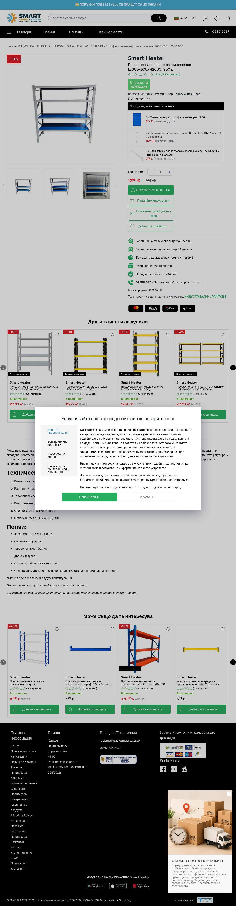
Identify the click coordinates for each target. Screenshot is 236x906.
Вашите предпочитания (58, 431)
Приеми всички (89, 497)
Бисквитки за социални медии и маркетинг (59, 469)
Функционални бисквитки (57, 443)
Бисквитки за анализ (56, 455)
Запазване (146, 497)
